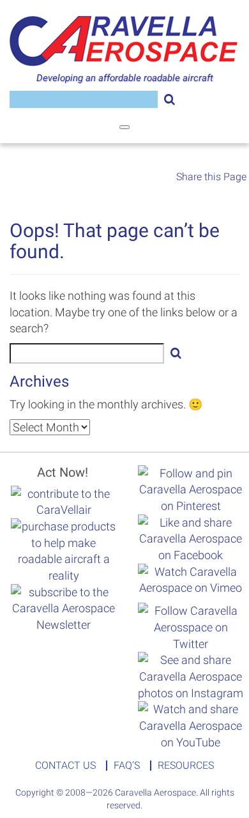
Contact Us (65, 765)
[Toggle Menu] (124, 127)
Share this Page (211, 177)
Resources (186, 765)
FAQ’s (127, 765)
